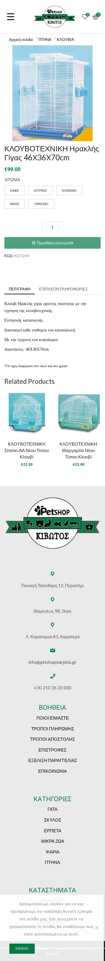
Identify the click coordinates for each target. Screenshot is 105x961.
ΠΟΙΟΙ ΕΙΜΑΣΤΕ (52, 717)
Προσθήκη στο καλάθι (55, 243)
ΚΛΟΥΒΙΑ (65, 39)
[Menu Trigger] (10, 16)
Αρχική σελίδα (21, 39)
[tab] (19, 289)
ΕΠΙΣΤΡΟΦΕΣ (52, 749)
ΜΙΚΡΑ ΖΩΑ (52, 841)
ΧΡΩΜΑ (12, 179)
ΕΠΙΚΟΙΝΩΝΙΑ (52, 771)
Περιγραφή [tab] (19, 289)
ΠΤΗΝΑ (44, 39)
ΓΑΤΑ (52, 809)
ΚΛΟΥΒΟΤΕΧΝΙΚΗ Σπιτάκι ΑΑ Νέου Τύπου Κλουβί (26, 450)
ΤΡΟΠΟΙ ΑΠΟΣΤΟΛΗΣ (52, 739)
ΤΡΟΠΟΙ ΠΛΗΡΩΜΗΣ (52, 728)
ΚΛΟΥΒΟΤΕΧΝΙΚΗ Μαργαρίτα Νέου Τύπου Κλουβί (78, 450)
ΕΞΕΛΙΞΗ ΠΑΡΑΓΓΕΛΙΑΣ (52, 760)
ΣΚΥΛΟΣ (52, 819)
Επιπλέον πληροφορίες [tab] (63, 289)
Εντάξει (21, 948)
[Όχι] (96, 927)
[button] (11, 428)
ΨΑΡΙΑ (53, 851)
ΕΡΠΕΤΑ (52, 830)
